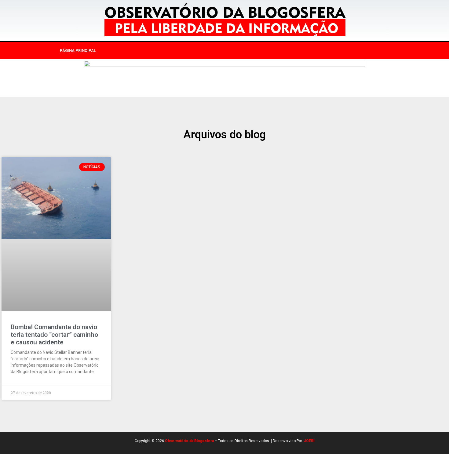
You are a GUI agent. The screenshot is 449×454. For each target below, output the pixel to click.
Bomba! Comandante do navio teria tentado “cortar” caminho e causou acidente (54, 334)
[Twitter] (347, 50)
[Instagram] (335, 50)
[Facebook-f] (322, 50)
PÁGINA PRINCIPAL (78, 50)
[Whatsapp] (360, 50)
